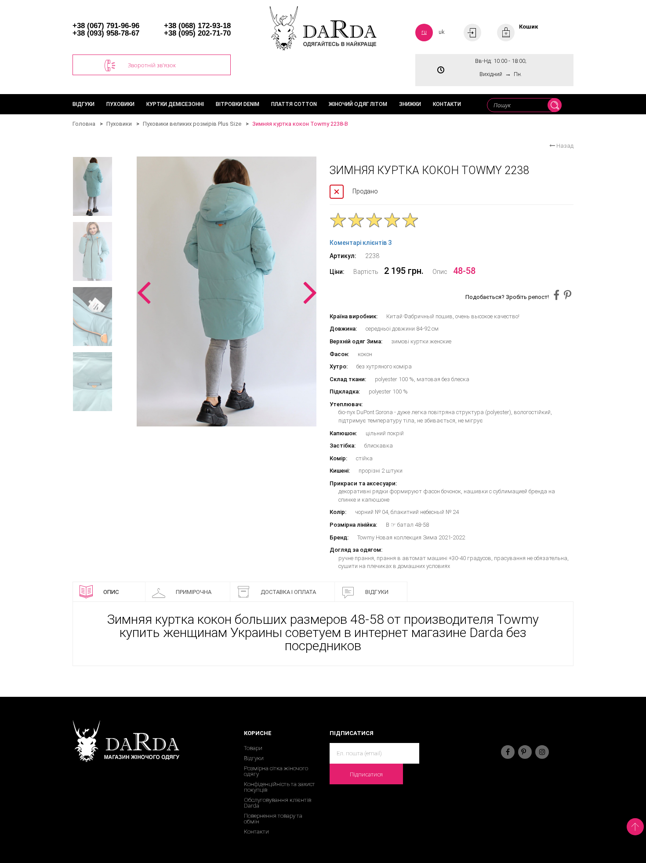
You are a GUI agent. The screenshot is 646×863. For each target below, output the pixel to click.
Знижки (410, 104)
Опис (111, 592)
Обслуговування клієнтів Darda (277, 803)
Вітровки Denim (237, 104)
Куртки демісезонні (175, 104)
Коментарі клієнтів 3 (361, 242)
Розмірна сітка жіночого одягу (276, 771)
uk (442, 32)
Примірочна (193, 592)
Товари (253, 748)
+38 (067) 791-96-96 (106, 25)
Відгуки (83, 104)
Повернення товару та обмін (273, 818)
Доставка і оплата (288, 592)
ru (424, 32)
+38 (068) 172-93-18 (197, 25)
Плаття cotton (294, 104)
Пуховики (120, 104)
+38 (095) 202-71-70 (197, 33)
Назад (564, 146)
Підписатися (366, 774)
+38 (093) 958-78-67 (106, 33)
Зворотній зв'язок (152, 65)
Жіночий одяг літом (358, 104)
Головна (84, 123)
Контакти (447, 104)
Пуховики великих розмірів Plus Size (192, 123)
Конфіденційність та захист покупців (279, 787)
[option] (226, 291)
